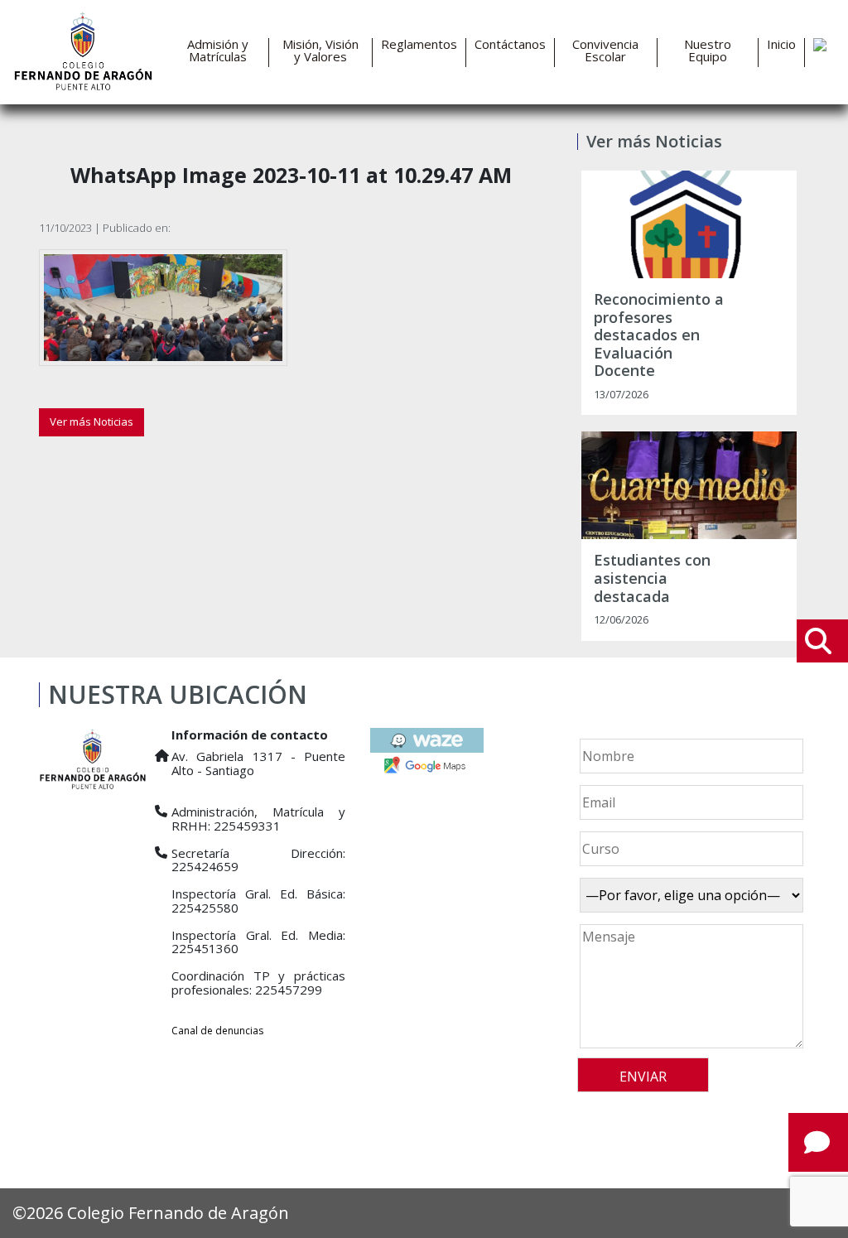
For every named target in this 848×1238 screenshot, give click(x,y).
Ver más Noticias (91, 421)
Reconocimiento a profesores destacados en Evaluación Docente (659, 335)
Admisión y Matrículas (217, 50)
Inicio (781, 44)
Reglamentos (419, 44)
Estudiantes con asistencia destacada (652, 578)
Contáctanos (510, 44)
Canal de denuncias (217, 1031)
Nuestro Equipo (707, 50)
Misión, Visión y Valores (320, 50)
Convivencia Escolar (605, 50)
